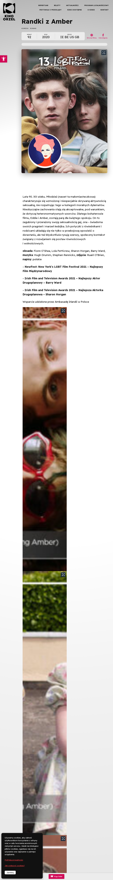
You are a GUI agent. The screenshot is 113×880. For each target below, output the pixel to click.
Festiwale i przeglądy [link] (50, 10)
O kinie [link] (91, 10)
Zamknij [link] (10, 872)
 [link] (106, 29)
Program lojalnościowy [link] (96, 5)
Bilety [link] (57, 5)
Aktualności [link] (72, 5)
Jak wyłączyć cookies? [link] (15, 866)
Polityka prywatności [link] (14, 860)
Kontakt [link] (104, 10)
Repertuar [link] (43, 5)
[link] (3, 59)
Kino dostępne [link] (74, 10)
